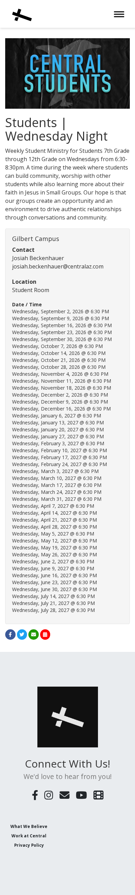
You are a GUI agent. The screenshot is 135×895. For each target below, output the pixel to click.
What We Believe (28, 826)
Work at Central (28, 835)
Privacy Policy (29, 845)
